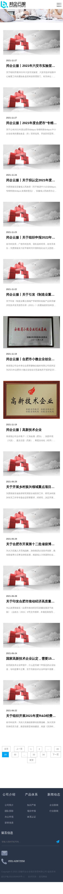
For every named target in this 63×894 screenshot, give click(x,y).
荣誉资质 (9, 822)
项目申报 (31, 811)
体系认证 (31, 817)
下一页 (56, 754)
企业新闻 (54, 805)
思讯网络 (42, 876)
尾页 (31, 760)
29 (5, 754)
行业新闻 (54, 811)
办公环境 (9, 817)
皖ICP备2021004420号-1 (13, 876)
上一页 (19, 749)
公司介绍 (9, 794)
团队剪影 (9, 811)
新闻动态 (53, 794)
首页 (6, 749)
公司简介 (9, 805)
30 (15, 754)
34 (43, 754)
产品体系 (31, 794)
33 (34, 754)
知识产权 (31, 805)
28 (57, 749)
